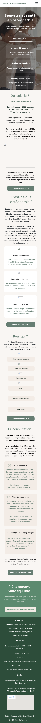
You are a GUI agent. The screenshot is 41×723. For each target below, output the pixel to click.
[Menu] (36, 3)
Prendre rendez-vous (20, 39)
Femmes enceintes (21, 369)
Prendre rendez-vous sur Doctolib (20, 609)
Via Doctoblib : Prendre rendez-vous (19, 670)
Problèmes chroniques (21, 359)
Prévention (21, 409)
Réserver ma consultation (21, 324)
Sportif (21, 388)
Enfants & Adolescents (21, 399)
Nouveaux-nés (21, 378)
